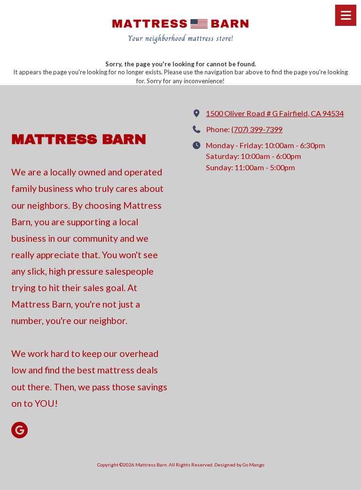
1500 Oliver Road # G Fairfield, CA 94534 (275, 113)
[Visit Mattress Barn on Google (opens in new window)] (19, 430)
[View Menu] (345, 15)
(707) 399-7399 (257, 129)
